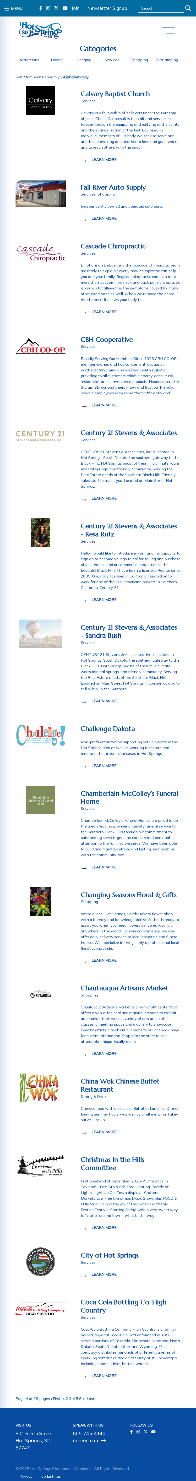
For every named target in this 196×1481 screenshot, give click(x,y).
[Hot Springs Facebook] (40, 8)
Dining (57, 59)
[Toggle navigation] (168, 30)
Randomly (51, 77)
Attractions (29, 59)
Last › (91, 1398)
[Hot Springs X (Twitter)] (56, 8)
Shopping (139, 59)
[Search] (188, 8)
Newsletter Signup (107, 8)
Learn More (104, 159)
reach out (90, 1440)
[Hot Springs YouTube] (65, 8)
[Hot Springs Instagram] (48, 8)
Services (111, 59)
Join (75, 8)
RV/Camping (167, 59)
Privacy (26, 1476)
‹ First (55, 1398)
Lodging (84, 59)
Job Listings (50, 1476)
